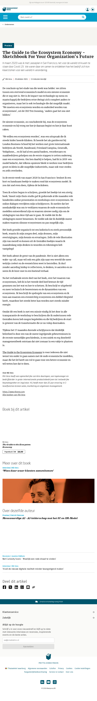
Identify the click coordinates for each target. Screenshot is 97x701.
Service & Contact (56, 672)
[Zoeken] (83, 17)
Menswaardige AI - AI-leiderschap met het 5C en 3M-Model (40, 518)
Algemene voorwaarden (37, 668)
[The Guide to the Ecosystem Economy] (11, 425)
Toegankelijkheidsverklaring (35, 672)
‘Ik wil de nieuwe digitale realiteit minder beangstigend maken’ (33, 569)
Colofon (52, 668)
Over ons (69, 672)
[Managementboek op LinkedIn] (42, 682)
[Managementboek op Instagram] (55, 682)
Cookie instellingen (82, 668)
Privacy (61, 668)
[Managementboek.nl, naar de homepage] (10, 11)
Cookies (69, 668)
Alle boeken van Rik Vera (14, 395)
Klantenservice (10, 612)
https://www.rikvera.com (14, 392)
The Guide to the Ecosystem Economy (22, 352)
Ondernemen (9, 24)
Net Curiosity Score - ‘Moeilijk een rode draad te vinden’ (29, 559)
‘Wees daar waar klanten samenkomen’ (28, 470)
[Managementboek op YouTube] (48, 682)
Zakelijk (7, 617)
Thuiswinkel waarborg (16, 668)
